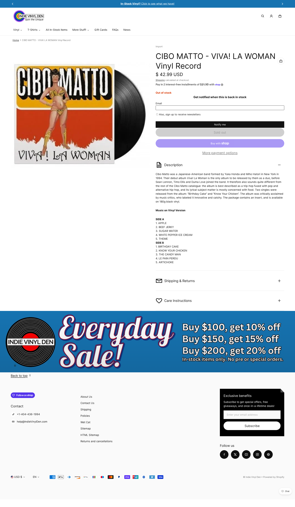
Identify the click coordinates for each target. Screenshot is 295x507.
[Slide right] (282, 4)
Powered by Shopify (273, 477)
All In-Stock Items (56, 29)
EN (34, 476)
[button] (262, 16)
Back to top (19, 376)
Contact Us (87, 403)
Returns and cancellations (96, 441)
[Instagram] (257, 454)
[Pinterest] (268, 454)
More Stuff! (79, 29)
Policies (85, 415)
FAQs (115, 29)
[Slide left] (12, 4)
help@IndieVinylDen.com (32, 421)
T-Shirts (32, 29)
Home (16, 40)
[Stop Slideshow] (15, 365)
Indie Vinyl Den (253, 477)
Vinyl (16, 29)
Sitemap (86, 428)
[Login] (271, 16)
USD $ (18, 476)
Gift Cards (100, 29)
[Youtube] (246, 454)
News (126, 29)
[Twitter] (235, 454)
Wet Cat (85, 422)
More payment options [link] (220, 153)
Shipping (160, 80)
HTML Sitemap (90, 435)
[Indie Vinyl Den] (28, 16)
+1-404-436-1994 (28, 414)
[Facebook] (224, 454)
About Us (86, 396)
